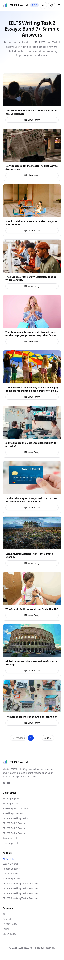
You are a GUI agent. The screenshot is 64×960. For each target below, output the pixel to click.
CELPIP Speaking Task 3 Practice (20, 893)
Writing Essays (11, 803)
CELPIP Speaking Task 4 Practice (20, 898)
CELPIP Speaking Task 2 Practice (20, 888)
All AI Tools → (10, 858)
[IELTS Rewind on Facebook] (4, 783)
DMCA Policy (9, 933)
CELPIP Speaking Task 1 (15, 818)
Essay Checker (10, 863)
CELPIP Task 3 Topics (14, 828)
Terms (6, 928)
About (6, 914)
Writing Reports (11, 798)
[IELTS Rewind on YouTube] (8, 783)
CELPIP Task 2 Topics (14, 823)
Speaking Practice (12, 878)
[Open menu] (58, 5)
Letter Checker (11, 873)
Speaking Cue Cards (14, 813)
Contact (7, 919)
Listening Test (10, 843)
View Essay (34, 119)
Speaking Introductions (15, 808)
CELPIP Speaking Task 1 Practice (20, 883)
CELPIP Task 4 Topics (14, 833)
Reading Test (10, 838)
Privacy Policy (10, 923)
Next (46, 737)
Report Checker (11, 868)
